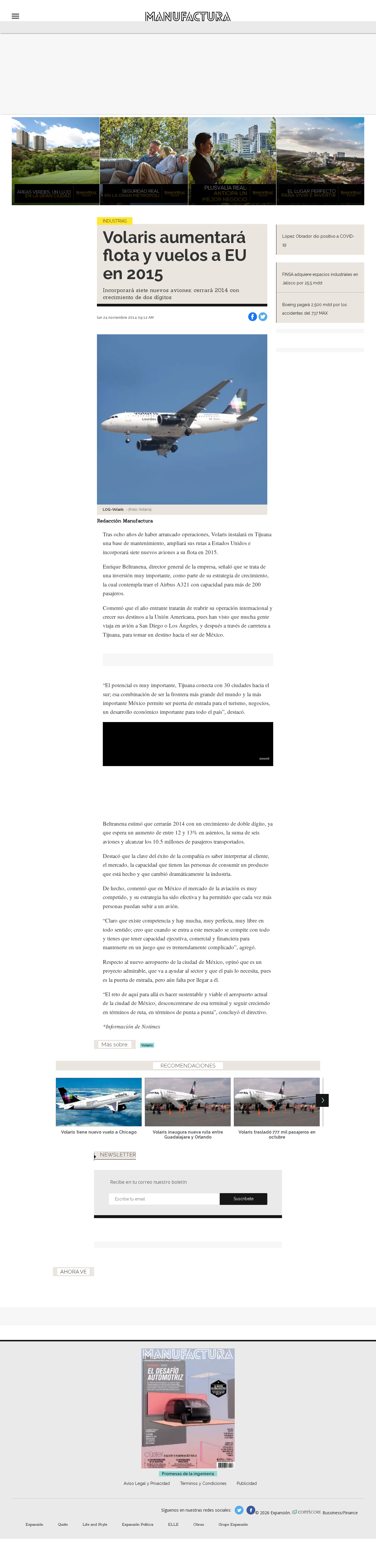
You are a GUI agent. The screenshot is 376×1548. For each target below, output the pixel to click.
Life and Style (95, 1524)
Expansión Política (137, 1524)
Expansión (34, 1524)
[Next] (322, 1100)
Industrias (115, 221)
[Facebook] (252, 316)
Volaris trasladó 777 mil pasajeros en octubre (277, 1134)
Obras (198, 1524)
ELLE (173, 1524)
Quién (63, 1524)
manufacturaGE (239, 1510)
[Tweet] (262, 316)
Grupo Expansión (233, 1524)
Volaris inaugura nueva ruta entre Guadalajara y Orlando (188, 1134)
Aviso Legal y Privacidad (147, 1483)
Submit (243, 1199)
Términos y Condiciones (203, 1483)
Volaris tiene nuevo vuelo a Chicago (99, 1131)
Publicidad (247, 1483)
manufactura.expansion (250, 1510)
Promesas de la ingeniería (188, 1473)
